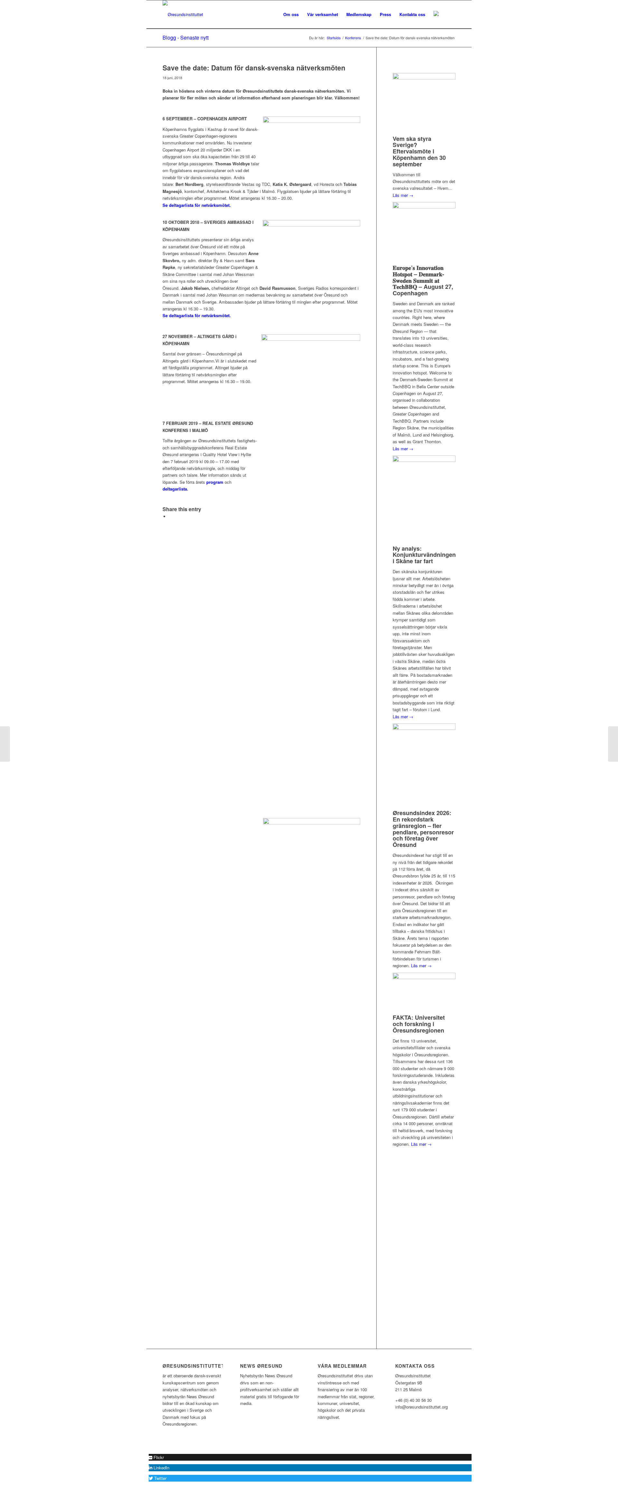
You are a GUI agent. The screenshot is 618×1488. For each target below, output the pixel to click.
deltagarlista (175, 489)
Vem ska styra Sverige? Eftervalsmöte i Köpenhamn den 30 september (419, 151)
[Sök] (449, 14)
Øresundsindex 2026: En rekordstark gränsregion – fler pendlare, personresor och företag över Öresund (423, 829)
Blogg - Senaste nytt (186, 37)
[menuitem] (291, 14)
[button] (156, 1457)
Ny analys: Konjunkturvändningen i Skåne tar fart (424, 554)
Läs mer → (403, 195)
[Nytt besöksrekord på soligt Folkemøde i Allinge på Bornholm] (5, 744)
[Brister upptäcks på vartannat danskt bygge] (613, 744)
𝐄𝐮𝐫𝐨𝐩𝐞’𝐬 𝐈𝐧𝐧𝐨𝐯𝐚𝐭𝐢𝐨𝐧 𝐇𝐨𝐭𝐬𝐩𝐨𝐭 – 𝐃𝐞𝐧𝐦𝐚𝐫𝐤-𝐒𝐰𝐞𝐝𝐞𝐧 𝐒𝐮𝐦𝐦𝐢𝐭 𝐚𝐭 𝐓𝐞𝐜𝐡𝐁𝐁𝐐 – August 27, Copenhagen (423, 280)
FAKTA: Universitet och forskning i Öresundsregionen (419, 1023)
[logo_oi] (183, 14)
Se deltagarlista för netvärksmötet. (197, 205)
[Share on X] (170, 516)
